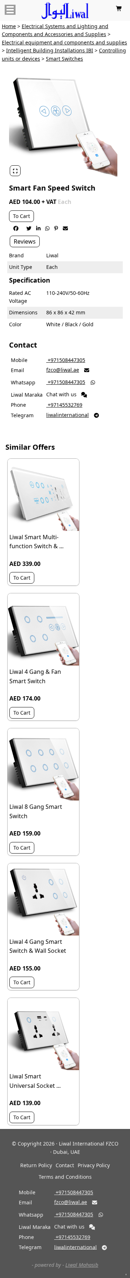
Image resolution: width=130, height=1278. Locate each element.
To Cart (21, 216)
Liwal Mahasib (81, 1264)
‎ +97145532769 (64, 404)
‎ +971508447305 (65, 360)
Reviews (25, 241)
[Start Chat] (84, 394)
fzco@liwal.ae (62, 369)
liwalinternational (67, 414)
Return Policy (36, 1165)
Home (9, 26)
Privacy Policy (94, 1165)
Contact (65, 1165)
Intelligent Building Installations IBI (49, 50)
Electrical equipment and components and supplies (64, 42)
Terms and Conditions (65, 1176)
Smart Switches (64, 58)
